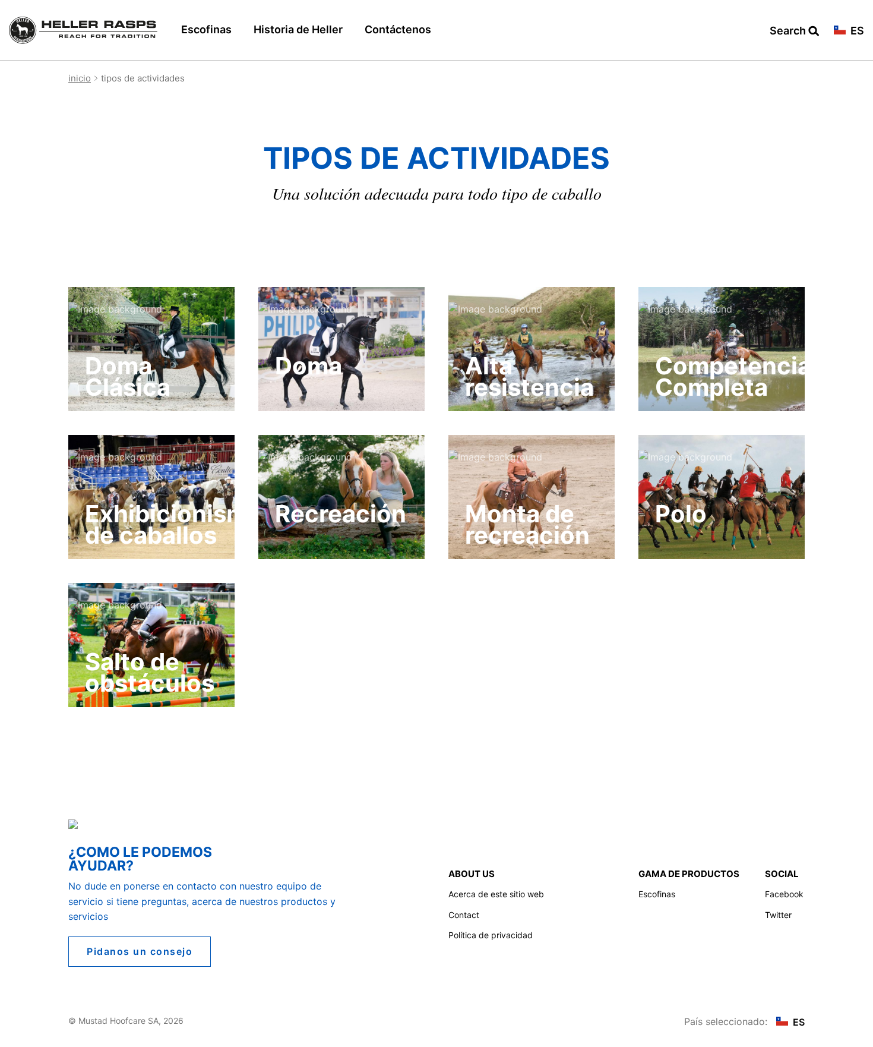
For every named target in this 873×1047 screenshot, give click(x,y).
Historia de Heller (298, 29)
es (856, 31)
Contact (463, 915)
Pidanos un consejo (139, 951)
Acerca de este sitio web (496, 894)
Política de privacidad (490, 935)
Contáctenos (398, 29)
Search (789, 31)
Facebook (784, 894)
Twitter (778, 915)
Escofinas (206, 29)
